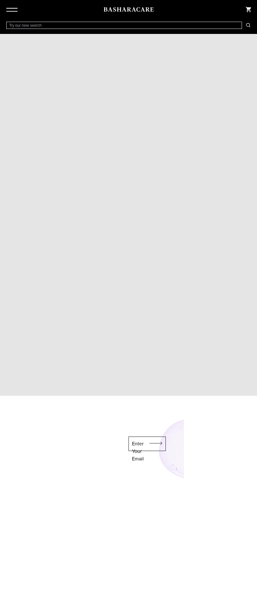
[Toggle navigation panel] (13, 9)
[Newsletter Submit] (156, 444)
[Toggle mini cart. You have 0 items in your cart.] (248, 9)
